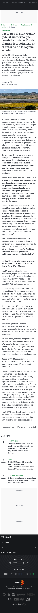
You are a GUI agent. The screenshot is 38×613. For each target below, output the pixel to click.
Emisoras (14, 25)
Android (15, 563)
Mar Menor (21, 427)
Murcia (3, 27)
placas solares (8, 427)
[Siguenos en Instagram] (16, 574)
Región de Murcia (27, 25)
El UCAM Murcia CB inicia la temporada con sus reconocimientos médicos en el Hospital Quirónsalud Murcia (21, 465)
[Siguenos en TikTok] (11, 574)
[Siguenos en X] (27, 574)
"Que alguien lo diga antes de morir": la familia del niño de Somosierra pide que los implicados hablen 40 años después (20, 448)
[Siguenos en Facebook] (22, 574)
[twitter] (11, 82)
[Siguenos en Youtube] (5, 574)
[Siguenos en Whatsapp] (33, 574)
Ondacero (4, 25)
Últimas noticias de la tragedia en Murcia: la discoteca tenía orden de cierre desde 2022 (22, 480)
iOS (27, 563)
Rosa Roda (5, 82)
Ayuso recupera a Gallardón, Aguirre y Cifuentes (14, 2)
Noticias (12, 27)
